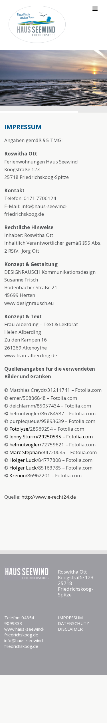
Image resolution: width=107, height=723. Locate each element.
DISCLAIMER (70, 629)
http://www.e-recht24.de (48, 497)
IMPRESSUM (70, 617)
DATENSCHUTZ (73, 623)
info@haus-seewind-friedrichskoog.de (24, 643)
